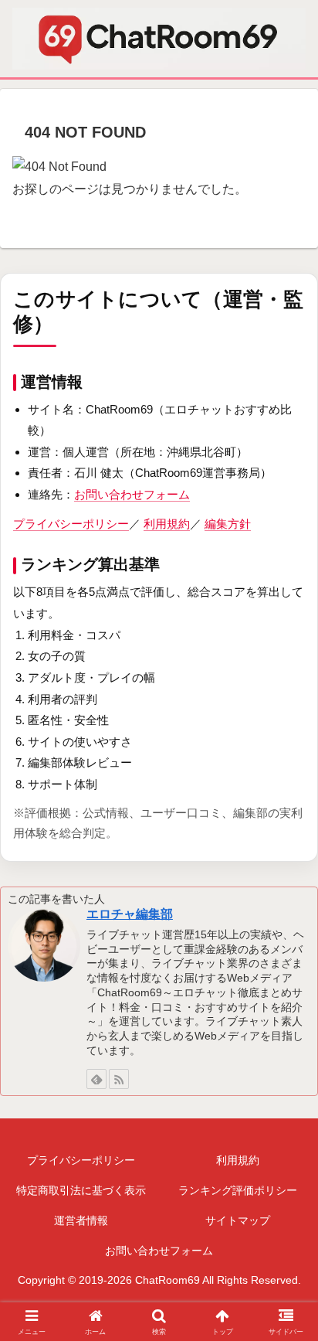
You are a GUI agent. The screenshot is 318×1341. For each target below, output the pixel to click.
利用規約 (167, 523)
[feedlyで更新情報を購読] (96, 1079)
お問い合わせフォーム (132, 494)
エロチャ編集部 (129, 914)
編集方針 (228, 523)
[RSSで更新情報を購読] (119, 1079)
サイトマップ (237, 1220)
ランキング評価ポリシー (237, 1190)
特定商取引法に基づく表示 (81, 1190)
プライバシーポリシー (71, 523)
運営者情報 (81, 1220)
